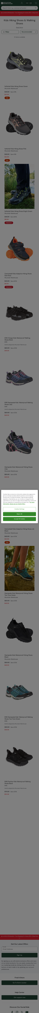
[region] (19, 506)
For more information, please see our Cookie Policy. (18, 503)
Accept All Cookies (19, 519)
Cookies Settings (19, 509)
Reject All (19, 514)
